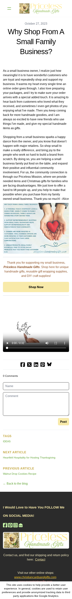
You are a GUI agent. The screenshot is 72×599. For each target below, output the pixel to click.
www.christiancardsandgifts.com (35, 577)
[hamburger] (9, 8)
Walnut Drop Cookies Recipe (19, 473)
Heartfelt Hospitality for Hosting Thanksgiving (29, 457)
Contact (40, 559)
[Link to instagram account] (15, 525)
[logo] (41, 8)
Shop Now (36, 287)
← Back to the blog (15, 483)
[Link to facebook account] (5, 525)
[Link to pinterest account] (10, 525)
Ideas (7, 441)
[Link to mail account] (20, 525)
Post (63, 421)
